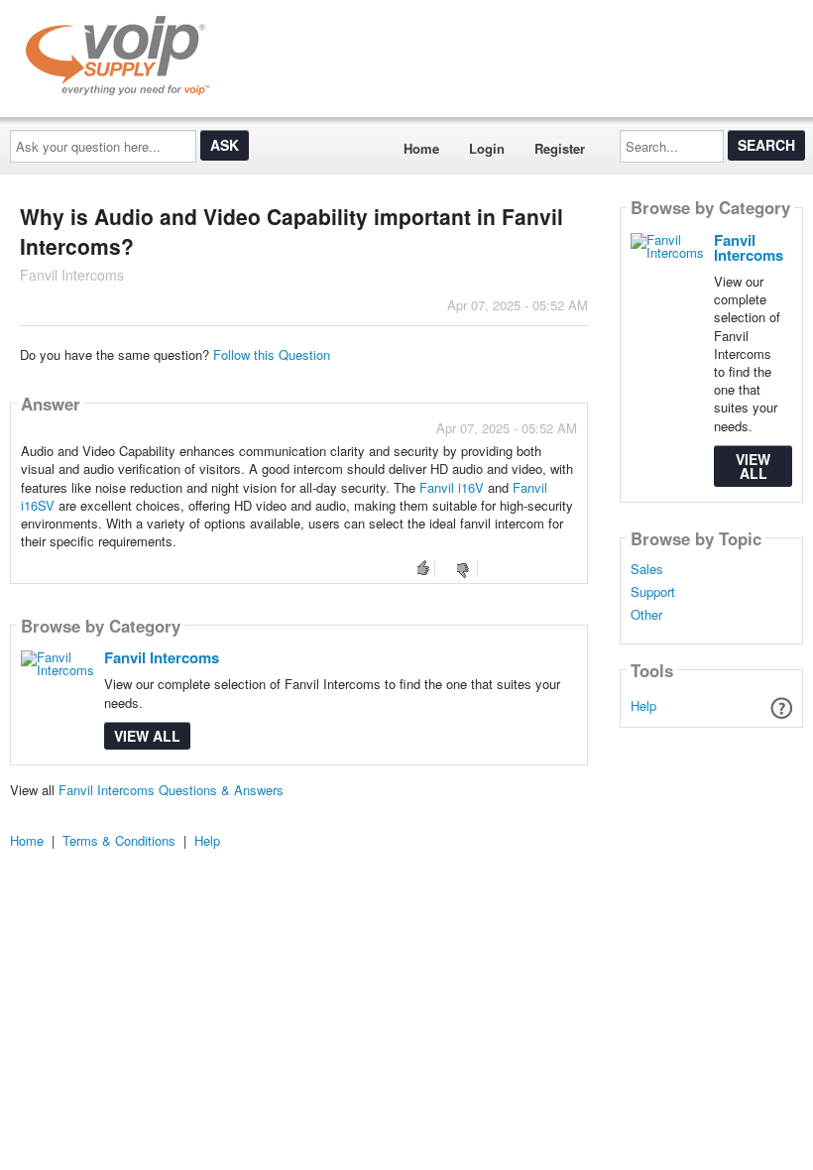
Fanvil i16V (451, 487)
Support (653, 592)
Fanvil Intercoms (161, 657)
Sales (647, 569)
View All (147, 736)
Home (421, 148)
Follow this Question (271, 354)
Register (559, 148)
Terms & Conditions (118, 840)
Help (643, 705)
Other (646, 615)
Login (487, 148)
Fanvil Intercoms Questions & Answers (171, 789)
